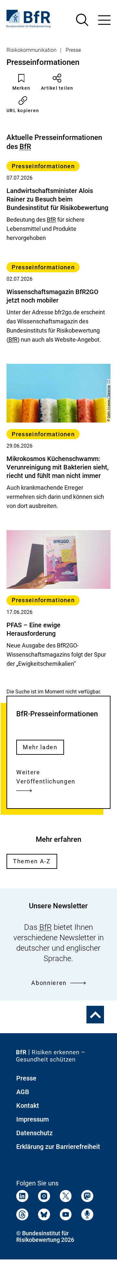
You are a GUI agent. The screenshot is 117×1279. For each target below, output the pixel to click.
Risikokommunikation (31, 50)
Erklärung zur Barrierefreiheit (58, 1147)
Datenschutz (34, 1133)
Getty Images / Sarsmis (108, 401)
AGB (22, 1092)
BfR (25, 146)
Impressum (32, 1119)
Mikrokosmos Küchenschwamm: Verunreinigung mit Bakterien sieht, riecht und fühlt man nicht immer (57, 467)
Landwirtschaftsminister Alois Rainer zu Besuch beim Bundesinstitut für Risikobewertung (57, 199)
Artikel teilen (57, 88)
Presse (73, 50)
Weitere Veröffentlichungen (45, 777)
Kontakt (27, 1105)
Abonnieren (49, 982)
